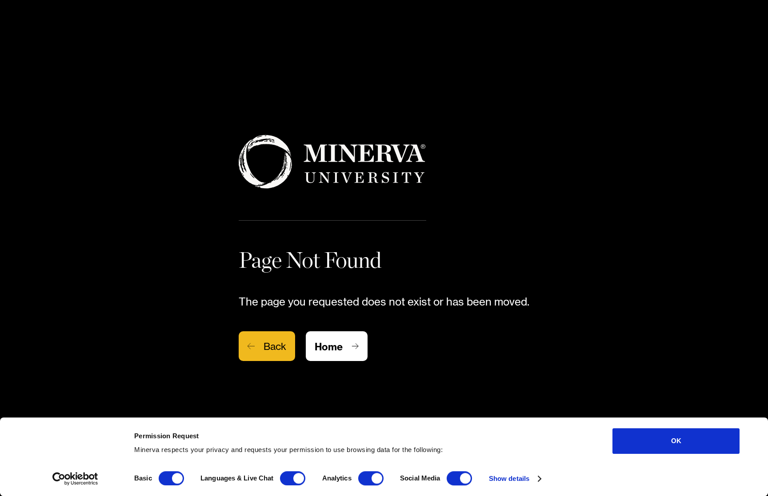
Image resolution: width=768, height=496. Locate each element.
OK (676, 440)
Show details (509, 478)
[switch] (292, 478)
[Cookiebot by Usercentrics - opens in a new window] (75, 478)
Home (329, 347)
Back (275, 346)
